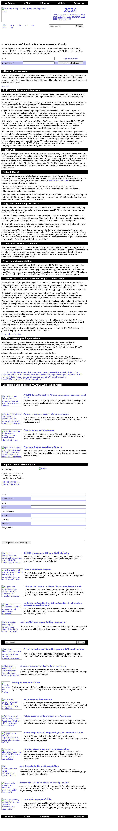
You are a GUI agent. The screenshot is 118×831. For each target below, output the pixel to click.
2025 (64, 19)
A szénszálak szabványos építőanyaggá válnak (43, 622)
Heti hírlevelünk (71, 59)
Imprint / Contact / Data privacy (19, 464)
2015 (55, 17)
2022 (55, 19)
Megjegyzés (7, 527)
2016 (60, 17)
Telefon (5, 524)
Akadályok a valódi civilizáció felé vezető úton (43, 666)
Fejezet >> (79, 3)
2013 (78, 15)
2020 (78, 17)
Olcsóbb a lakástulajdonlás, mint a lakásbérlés (47, 749)
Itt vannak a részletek (11, 334)
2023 (60, 19)
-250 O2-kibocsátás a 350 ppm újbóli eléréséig (46, 553)
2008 (55, 15)
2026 (69, 19)
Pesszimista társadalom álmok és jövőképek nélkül (44, 783)
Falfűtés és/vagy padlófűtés (37, 799)
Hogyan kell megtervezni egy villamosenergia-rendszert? (53, 586)
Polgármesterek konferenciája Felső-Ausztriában (47, 716)
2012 (74, 15)
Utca (4, 507)
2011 (69, 15)
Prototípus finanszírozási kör (26, 682)
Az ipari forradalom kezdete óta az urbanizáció (46, 414)
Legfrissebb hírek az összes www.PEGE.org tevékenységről (33, 384)
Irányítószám (8, 511)
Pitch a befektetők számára (38, 569)
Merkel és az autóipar (59, 180)
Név (4, 59)
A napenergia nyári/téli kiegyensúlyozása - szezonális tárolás (53, 732)
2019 (74, 17)
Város (4, 515)
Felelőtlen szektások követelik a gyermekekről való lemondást (54, 649)
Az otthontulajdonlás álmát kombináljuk (39, 766)
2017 (64, 17)
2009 (60, 15)
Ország (5, 519)
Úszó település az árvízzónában (39, 430)
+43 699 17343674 (10, 482)
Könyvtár (44, 3)
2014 (83, 15)
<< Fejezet (10, 3)
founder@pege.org (10, 484)
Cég (4, 503)
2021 (83, 17)
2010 (64, 15)
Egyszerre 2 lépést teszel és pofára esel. (43, 447)
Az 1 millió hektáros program (38, 699)
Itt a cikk (5, 86)
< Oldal (27, 3)
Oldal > (62, 3)
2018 (69, 17)
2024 (70, 10)
